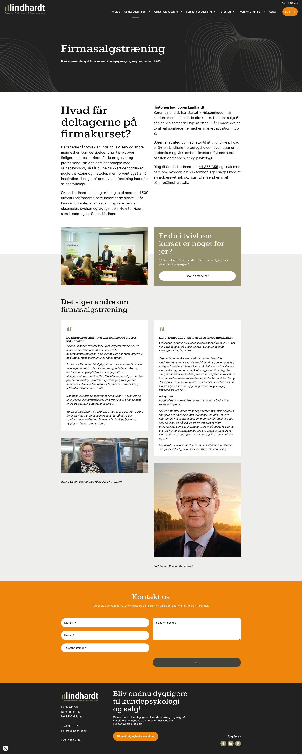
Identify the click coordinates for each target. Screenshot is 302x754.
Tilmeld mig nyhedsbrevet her (136, 736)
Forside (115, 11)
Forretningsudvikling (199, 11)
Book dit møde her (197, 276)
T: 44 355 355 (70, 726)
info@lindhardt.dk (173, 182)
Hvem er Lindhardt (249, 11)
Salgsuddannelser (135, 11)
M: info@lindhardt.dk (74, 730)
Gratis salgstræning (166, 11)
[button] (5, 748)
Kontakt (273, 11)
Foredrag (225, 11)
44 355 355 (292, 2)
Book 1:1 (290, 11)
